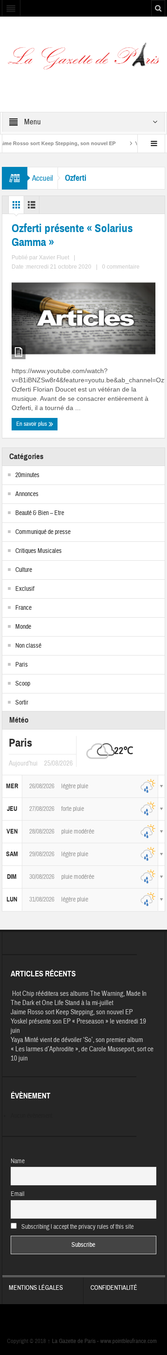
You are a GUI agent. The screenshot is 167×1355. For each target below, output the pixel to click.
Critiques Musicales (38, 551)
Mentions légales (36, 1288)
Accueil (42, 178)
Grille (16, 207)
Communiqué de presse (43, 532)
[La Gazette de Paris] (84, 59)
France (23, 608)
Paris (21, 665)
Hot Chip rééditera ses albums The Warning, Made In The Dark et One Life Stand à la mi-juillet (79, 998)
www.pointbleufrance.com (128, 1341)
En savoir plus (32, 424)
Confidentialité (113, 1288)
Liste (31, 207)
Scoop (22, 684)
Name (18, 1161)
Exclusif (24, 589)
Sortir (21, 703)
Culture (23, 570)
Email (18, 1194)
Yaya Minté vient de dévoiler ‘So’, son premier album (77, 1040)
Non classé (28, 646)
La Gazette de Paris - (73, 1341)
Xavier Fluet (54, 257)
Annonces (27, 494)
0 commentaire (121, 267)
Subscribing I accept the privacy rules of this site (77, 1227)
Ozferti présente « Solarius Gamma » (72, 235)
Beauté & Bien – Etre (39, 513)
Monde (23, 627)
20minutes (27, 475)
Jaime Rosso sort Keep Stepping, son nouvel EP (72, 1012)
